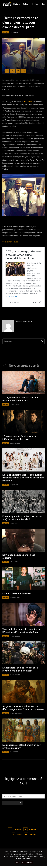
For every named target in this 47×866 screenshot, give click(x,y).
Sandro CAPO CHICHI (24, 321)
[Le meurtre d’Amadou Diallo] (23, 578)
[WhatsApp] (23, 71)
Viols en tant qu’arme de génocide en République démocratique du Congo (21, 630)
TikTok (19, 834)
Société (5, 32)
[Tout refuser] (44, 857)
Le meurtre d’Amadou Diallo (16, 593)
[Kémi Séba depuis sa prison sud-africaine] (23, 540)
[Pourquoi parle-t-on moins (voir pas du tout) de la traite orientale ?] (23, 501)
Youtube (33, 834)
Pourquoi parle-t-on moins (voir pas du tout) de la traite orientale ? (22, 518)
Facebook (17, 829)
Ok (17, 862)
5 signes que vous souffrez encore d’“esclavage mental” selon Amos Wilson (23, 708)
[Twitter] (12, 71)
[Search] (42, 341)
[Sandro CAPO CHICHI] (8, 326)
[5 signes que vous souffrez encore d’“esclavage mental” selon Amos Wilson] (23, 691)
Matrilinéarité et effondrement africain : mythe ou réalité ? (22, 746)
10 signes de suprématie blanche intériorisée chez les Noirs (19, 438)
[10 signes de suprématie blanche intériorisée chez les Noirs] (23, 421)
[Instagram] (25, 829)
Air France (28, 101)
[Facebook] (7, 71)
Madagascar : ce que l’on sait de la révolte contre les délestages (20, 669)
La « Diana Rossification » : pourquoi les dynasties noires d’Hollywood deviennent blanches (23, 477)
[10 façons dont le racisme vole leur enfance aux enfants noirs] (23, 382)
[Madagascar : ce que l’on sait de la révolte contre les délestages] (23, 653)
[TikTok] (14, 835)
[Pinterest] (18, 71)
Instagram (32, 829)
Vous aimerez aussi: (10, 242)
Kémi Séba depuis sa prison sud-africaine (19, 556)
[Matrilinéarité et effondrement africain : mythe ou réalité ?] (23, 730)
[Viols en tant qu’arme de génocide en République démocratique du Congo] (23, 614)
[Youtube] (26, 835)
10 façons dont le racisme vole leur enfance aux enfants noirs (20, 399)
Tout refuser (27, 862)
